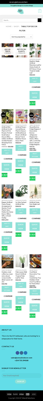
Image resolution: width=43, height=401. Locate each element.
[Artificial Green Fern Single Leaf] (35, 191)
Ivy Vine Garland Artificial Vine (21, 203)
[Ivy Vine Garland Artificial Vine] (21, 191)
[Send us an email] (25, 16)
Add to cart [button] (34, 80)
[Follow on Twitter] (22, 16)
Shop (16, 26)
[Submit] (39, 20)
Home (8, 26)
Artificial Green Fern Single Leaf (35, 203)
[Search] (36, 11)
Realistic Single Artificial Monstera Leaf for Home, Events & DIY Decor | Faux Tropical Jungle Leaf (35, 67)
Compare (36, 87)
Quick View (34, 95)
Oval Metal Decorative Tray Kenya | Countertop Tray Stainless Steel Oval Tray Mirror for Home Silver (35, 278)
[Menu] (3, 11)
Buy (33, 103)
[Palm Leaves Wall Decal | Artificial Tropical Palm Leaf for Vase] (21, 261)
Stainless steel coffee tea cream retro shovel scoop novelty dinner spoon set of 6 (7, 277)
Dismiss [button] (31, 2)
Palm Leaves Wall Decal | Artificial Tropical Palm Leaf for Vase (21, 275)
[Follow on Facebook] (17, 16)
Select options (21, 148)
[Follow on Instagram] (20, 16)
